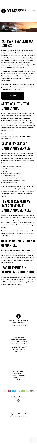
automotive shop (20, 282)
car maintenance (8, 73)
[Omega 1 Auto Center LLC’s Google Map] (18, 401)
